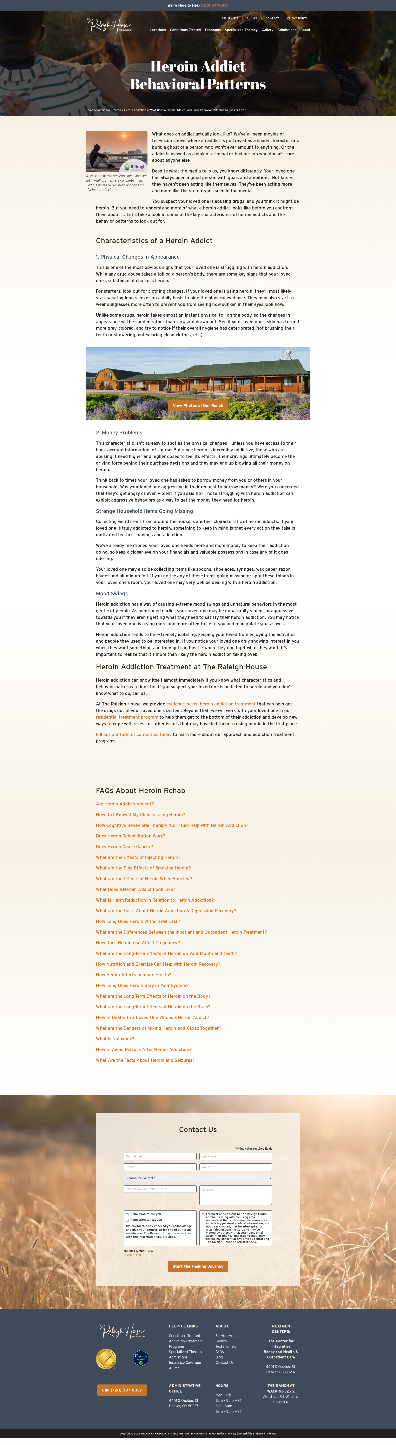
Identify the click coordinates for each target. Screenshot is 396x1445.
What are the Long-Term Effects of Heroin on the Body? (153, 996)
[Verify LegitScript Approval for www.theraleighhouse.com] (140, 1364)
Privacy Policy (199, 1433)
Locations (158, 30)
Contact (272, 18)
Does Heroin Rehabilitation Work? (131, 835)
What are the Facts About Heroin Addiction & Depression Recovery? (166, 910)
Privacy (128, 1254)
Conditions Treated (185, 30)
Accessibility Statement (251, 1433)
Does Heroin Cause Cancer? (124, 846)
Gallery (267, 30)
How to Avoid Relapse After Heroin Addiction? (144, 1049)
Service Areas (227, 1335)
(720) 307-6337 (215, 5)
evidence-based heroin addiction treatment (211, 703)
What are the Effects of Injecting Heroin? (138, 857)
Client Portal (298, 18)
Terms (137, 1254)
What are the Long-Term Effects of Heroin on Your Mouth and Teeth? (166, 953)
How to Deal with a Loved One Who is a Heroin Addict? (152, 1017)
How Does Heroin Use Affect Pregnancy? (138, 942)
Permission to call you (145, 1214)
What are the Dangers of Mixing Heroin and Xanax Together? (158, 1028)
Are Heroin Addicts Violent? (125, 803)
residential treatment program (127, 717)
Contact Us (224, 1362)
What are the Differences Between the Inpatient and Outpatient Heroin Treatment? (181, 932)
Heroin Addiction (135, 110)
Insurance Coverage (185, 1362)
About (305, 30)
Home (89, 110)
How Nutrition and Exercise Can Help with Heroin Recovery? (158, 964)
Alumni (252, 18)
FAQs (220, 1352)
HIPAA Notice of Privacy (222, 1433)
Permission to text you (146, 1219)
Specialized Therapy (241, 30)
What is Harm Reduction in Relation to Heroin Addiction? (155, 900)
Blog (219, 1357)
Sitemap (271, 1433)
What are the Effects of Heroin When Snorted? (144, 878)
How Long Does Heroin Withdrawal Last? (138, 921)
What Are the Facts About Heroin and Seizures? (145, 1060)
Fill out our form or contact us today (134, 734)
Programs (213, 30)
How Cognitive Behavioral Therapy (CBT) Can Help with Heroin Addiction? (172, 825)
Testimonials (226, 1346)
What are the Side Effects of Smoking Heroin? (143, 868)
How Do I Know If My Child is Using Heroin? (140, 814)
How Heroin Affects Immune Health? (134, 974)
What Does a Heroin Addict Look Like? (135, 889)
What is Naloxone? (115, 1038)
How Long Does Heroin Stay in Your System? (142, 985)
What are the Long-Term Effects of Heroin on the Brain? (153, 1006)
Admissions (286, 30)
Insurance (230, 18)
